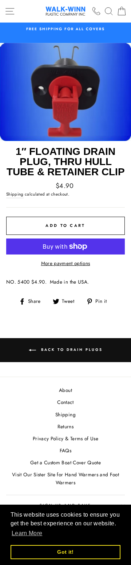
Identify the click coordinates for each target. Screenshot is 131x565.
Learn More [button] (27, 533)
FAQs (65, 450)
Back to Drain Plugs (71, 349)
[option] (65, 29)
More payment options (65, 263)
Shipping (15, 194)
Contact (65, 402)
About (65, 390)
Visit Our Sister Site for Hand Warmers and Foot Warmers (65, 478)
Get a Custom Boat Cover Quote (65, 462)
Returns (65, 426)
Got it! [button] (65, 552)
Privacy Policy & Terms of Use (65, 438)
